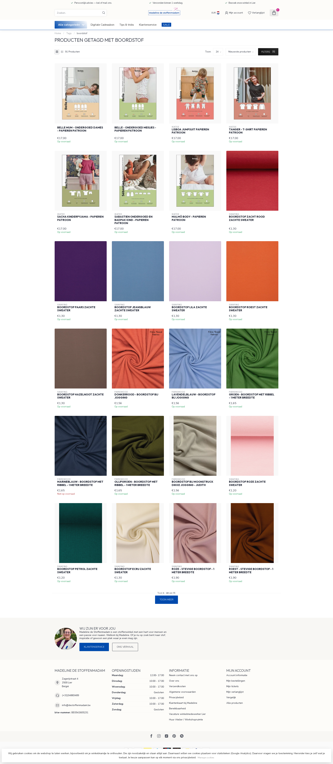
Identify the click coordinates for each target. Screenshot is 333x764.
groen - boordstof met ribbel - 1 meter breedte (251, 396)
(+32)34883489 (70, 695)
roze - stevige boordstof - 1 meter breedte (193, 571)
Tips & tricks (126, 24)
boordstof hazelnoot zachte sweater (80, 396)
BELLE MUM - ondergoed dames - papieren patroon (80, 129)
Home (58, 33)
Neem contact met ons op (183, 675)
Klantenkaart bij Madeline (183, 703)
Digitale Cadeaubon (102, 24)
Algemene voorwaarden (182, 692)
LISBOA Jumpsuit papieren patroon (190, 131)
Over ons (174, 680)
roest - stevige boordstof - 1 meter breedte (251, 571)
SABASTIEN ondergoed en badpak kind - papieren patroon (133, 220)
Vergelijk (231, 697)
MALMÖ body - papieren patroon (189, 218)
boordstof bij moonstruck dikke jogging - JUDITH (192, 483)
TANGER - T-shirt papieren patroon (248, 131)
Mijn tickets (232, 686)
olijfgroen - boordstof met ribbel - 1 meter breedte (136, 483)
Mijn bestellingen (235, 680)
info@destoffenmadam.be (76, 705)
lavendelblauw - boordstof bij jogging (193, 396)
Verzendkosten (177, 686)
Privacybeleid (176, 697)
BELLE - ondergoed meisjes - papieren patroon (135, 129)
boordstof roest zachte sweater (248, 309)
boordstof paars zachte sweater (76, 309)
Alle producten (234, 703)
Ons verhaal (125, 647)
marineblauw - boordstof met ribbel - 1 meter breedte (80, 483)
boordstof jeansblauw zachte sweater (132, 309)
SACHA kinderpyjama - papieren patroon (80, 218)
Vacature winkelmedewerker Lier (187, 714)
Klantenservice (148, 24)
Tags (69, 33)
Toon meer (166, 599)
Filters (266, 51)
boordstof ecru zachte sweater (132, 571)
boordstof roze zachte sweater (247, 483)
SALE (166, 24)
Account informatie (236, 675)
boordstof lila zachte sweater (189, 309)
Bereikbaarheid (177, 708)
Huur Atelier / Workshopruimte (186, 719)
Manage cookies (206, 757)
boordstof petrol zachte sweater (77, 571)
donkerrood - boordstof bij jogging (136, 396)
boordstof (82, 33)
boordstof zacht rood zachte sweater (247, 218)
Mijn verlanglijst (235, 692)
